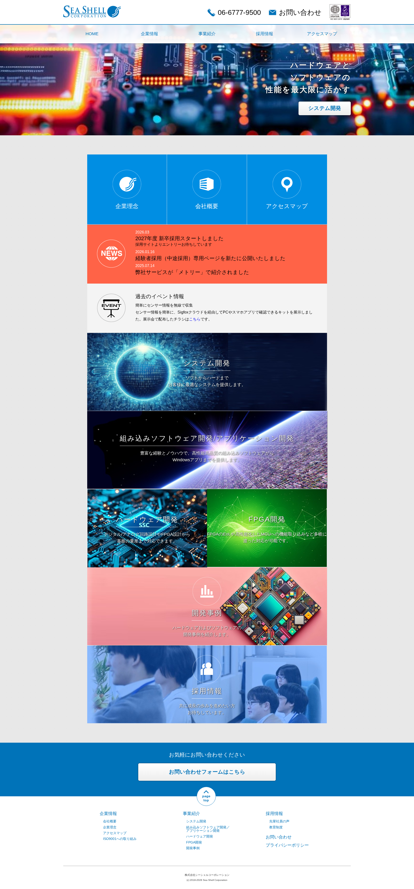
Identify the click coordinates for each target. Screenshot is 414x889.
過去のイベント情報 (159, 296)
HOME (92, 33)
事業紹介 (207, 33)
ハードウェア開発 (199, 836)
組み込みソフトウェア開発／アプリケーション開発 (208, 828)
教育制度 (276, 827)
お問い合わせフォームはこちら (207, 772)
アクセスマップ (322, 33)
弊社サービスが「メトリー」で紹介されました (192, 272)
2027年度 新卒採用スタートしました (179, 240)
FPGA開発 (194, 842)
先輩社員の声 (279, 821)
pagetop (206, 798)
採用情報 (264, 33)
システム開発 (324, 108)
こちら (195, 319)
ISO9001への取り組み (120, 839)
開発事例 (193, 848)
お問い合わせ (300, 12)
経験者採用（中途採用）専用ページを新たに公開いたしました (210, 258)
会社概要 (109, 821)
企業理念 (109, 827)
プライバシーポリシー (287, 845)
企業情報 (149, 33)
